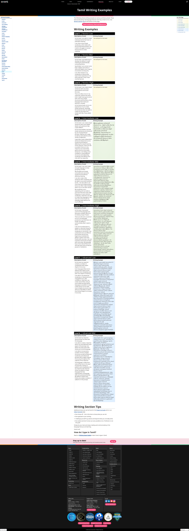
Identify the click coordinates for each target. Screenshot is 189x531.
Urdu (3, 76)
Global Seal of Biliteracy (87, 456)
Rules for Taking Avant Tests (100, 482)
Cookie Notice (107, 523)
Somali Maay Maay (6, 66)
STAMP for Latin (72, 469)
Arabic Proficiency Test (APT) (73, 478)
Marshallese (4, 57)
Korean (3, 53)
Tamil (3, 71)
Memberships (112, 479)
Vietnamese (4, 78)
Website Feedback (113, 461)
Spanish (3, 70)
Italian (3, 50)
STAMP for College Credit (87, 450)
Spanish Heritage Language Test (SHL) (72, 476)
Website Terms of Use (96, 523)
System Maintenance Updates (86, 479)
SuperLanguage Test (72, 473)
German (3, 40)
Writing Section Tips (182, 32)
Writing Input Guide (85, 435)
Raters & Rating (113, 458)
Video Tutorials (78, 412)
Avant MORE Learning (100, 470)
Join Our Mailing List (110, 504)
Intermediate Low (182, 24)
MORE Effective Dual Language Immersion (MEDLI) (100, 473)
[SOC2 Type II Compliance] (71, 517)
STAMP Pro (71, 459)
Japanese (4, 52)
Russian (3, 63)
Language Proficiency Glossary (87, 470)
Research (98, 464)
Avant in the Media (99, 454)
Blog (97, 450)
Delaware (112, 483)
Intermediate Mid (181, 25)
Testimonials (112, 454)
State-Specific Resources (87, 472)
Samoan (3, 64)
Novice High (181, 22)
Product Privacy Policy (100, 492)
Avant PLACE (71, 471)
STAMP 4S (70, 452)
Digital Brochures (86, 474)
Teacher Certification (86, 458)
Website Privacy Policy (100, 478)
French (3, 38)
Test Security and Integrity (101, 488)
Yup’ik (3, 80)
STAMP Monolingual (72, 461)
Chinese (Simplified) (4, 27)
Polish (3, 58)
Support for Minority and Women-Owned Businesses (101, 485)
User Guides (85, 464)
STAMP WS (71, 454)
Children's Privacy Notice (100, 525)
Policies (98, 476)
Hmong (3, 46)
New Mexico (113, 485)
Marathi (3, 55)
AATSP (112, 469)
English (3, 35)
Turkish (3, 75)
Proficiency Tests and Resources (94, 24)
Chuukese (4, 31)
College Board (113, 475)
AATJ (111, 477)
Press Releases (99, 452)
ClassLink (84, 485)
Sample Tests (85, 462)
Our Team (112, 452)
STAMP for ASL (71, 465)
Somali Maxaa (5, 68)
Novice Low (180, 19)
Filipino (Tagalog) (6, 36)
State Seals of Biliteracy (87, 454)
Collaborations (113, 466)
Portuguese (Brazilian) (4, 61)
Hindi (3, 45)
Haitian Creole (5, 41)
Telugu (3, 73)
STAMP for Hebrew (72, 467)
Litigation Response (100, 458)
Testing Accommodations (101, 490)
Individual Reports (99, 462)
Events (84, 476)
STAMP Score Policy (100, 480)
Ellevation (84, 487)
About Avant (112, 450)
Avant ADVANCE (99, 468)
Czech (3, 33)
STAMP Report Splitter (73, 487)
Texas (112, 487)
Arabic (3, 21)
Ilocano (3, 48)
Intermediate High (182, 27)
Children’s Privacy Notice (101, 494)
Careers (111, 456)
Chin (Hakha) (5, 24)
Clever (84, 483)
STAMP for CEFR (72, 458)
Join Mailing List (99, 456)
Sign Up (113, 441)
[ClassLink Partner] (90, 517)
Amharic (4, 19)
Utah (111, 489)
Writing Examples (74, 3)
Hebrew (3, 43)
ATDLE (112, 471)
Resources (69, 3)
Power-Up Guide (100, 410)
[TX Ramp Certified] (99, 517)
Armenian (4, 22)
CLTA (111, 473)
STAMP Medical (71, 463)
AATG (112, 467)
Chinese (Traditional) (4, 29)
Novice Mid (180, 20)
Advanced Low (181, 28)
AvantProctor (71, 483)
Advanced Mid (181, 30)
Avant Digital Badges (86, 452)
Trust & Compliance (113, 459)
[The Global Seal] (80, 517)
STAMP (70, 450)
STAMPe (70, 456)
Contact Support (91, 509)
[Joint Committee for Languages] (108, 517)
